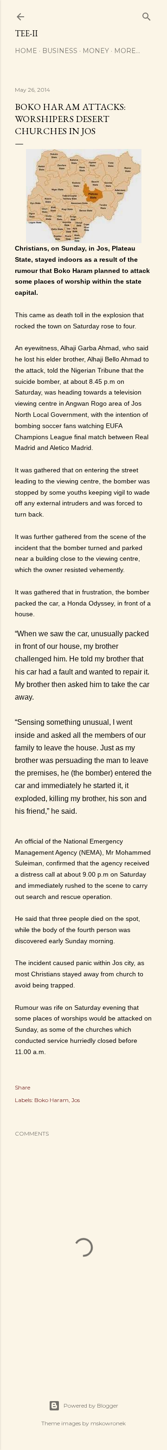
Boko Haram (51, 1099)
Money (96, 51)
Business (59, 51)
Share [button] (22, 1087)
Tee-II (26, 33)
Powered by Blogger (91, 1405)
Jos (75, 1099)
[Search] (146, 15)
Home (26, 51)
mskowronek (108, 1423)
